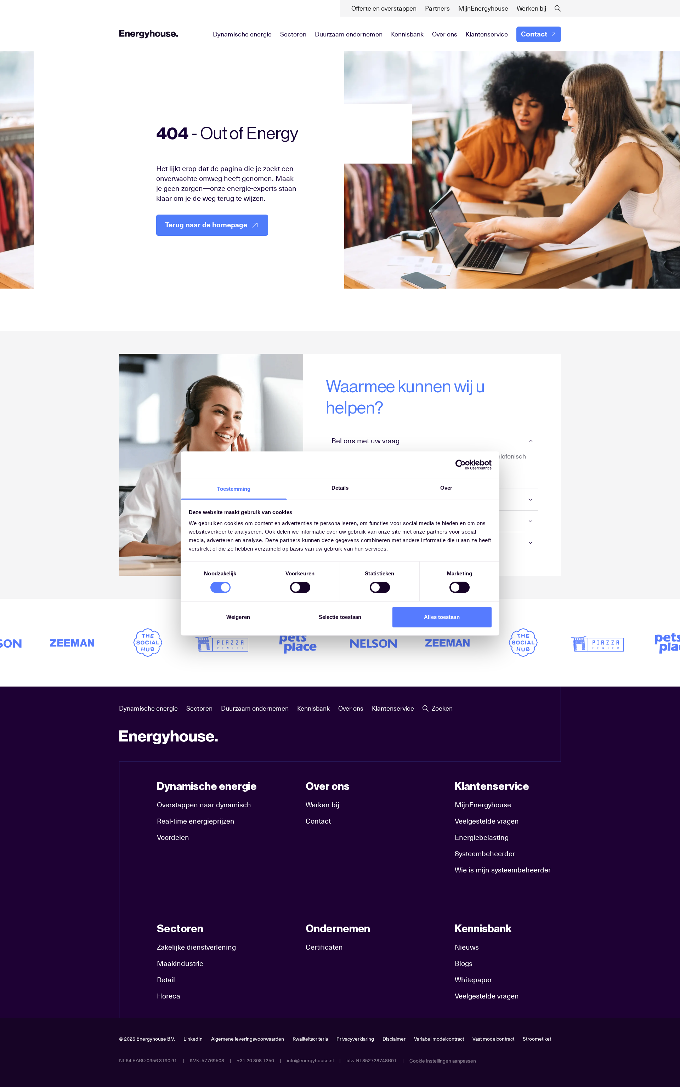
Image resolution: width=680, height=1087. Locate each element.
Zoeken (442, 708)
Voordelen (173, 837)
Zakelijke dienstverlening (196, 947)
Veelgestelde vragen (487, 821)
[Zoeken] (558, 8)
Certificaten (324, 947)
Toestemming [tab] (233, 489)
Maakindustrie (180, 963)
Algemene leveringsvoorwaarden (247, 1039)
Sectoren (293, 34)
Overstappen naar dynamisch (204, 805)
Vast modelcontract (493, 1039)
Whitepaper (473, 979)
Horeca (168, 996)
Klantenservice (487, 34)
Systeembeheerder (485, 853)
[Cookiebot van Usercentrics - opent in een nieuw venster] (461, 464)
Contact (534, 34)
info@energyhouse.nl (310, 1060)
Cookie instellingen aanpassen (442, 1061)
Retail (166, 979)
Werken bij (322, 805)
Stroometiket (537, 1039)
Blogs (463, 963)
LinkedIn (193, 1039)
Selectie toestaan (340, 617)
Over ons (444, 34)
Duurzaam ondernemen (348, 34)
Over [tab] (446, 488)
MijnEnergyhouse (483, 805)
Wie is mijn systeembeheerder (503, 870)
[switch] (300, 587)
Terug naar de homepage (206, 225)
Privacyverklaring (355, 1039)
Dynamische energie (242, 34)
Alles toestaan (441, 617)
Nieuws (467, 947)
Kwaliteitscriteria (310, 1039)
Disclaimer (394, 1039)
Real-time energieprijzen (195, 821)
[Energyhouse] (148, 34)
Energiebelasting (482, 837)
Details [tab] (340, 488)
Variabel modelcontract (439, 1039)
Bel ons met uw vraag (366, 441)
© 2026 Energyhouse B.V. (147, 1039)
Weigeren (238, 617)
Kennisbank (407, 34)
